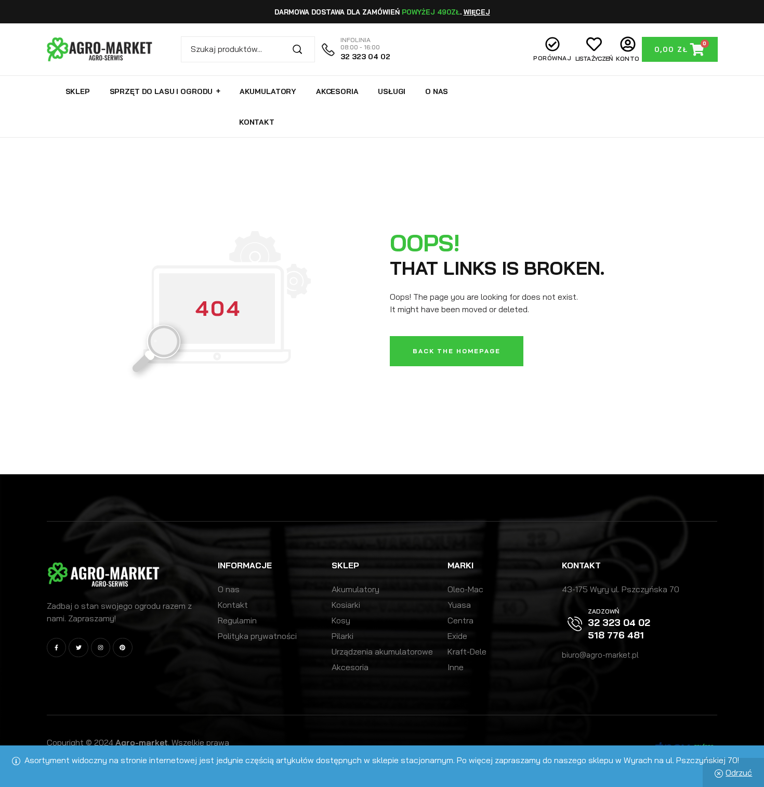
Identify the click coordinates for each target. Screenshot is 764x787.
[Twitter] (78, 647)
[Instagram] (100, 647)
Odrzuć (739, 772)
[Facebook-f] (56, 647)
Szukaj (302, 49)
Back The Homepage (456, 351)
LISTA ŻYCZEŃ (594, 58)
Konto (628, 58)
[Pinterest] (122, 647)
